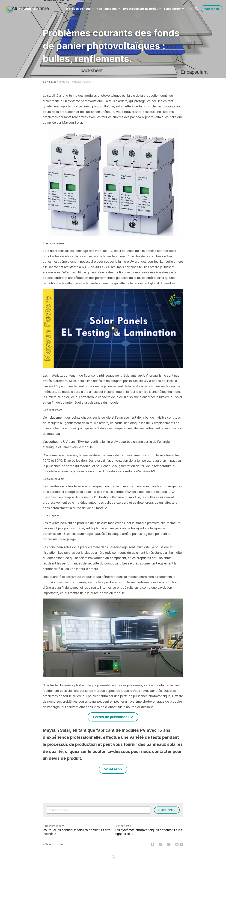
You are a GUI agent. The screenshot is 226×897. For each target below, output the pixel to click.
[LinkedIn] (169, 844)
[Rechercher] (196, 8)
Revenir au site (54, 844)
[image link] (10, 8)
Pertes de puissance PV (113, 717)
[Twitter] (160, 844)
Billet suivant (122, 825)
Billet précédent (54, 825)
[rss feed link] (181, 844)
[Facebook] (152, 844)
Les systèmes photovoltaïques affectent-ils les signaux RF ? (148, 832)
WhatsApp (211, 9)
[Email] (177, 844)
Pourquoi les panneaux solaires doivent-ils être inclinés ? (77, 832)
